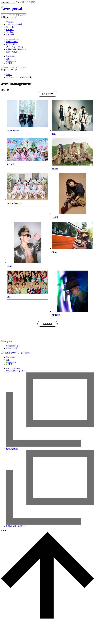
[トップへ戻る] (47, 618)
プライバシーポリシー (16, 47)
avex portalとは (12, 39)
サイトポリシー (13, 44)
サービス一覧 (12, 42)
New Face (10, 32)
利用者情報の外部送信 (16, 49)
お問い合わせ (12, 52)
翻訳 (33, 2)
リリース (10, 30)
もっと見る (47, 324)
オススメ (10, 22)
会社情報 (10, 34)
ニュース (10, 27)
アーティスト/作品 (14, 24)
